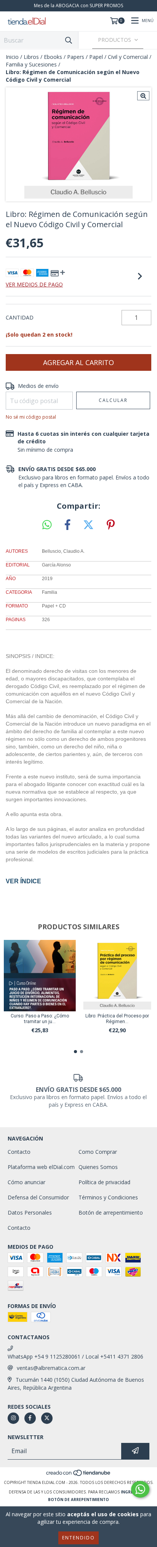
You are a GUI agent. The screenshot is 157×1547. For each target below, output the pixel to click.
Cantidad (20, 317)
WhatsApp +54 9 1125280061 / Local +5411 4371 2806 (75, 1356)
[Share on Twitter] (88, 525)
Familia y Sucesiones (31, 64)
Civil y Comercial (128, 56)
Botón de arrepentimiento (110, 1212)
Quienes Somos (98, 1167)
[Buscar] (68, 40)
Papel (96, 56)
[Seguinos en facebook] (30, 1418)
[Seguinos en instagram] (13, 1418)
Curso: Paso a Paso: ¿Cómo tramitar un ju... (40, 1018)
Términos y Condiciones (108, 1197)
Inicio (12, 56)
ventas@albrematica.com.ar (51, 1367)
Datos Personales (30, 1212)
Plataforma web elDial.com (41, 1167)
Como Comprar (97, 1151)
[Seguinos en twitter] (47, 1418)
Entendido (78, 1537)
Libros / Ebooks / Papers (54, 56)
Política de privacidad (104, 1182)
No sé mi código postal (31, 417)
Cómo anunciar (26, 1182)
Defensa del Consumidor (38, 1197)
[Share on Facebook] (67, 525)
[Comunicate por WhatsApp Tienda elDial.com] (140, 1489)
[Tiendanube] (78, 1474)
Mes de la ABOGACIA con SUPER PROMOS (78, 5)
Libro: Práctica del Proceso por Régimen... (117, 1018)
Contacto (19, 1151)
